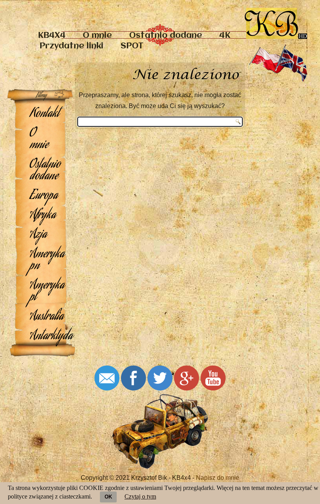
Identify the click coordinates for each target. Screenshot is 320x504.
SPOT (132, 46)
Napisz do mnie (217, 477)
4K (224, 36)
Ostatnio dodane (165, 36)
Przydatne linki (71, 46)
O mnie (97, 36)
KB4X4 (52, 36)
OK (108, 497)
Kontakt (44, 114)
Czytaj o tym (140, 496)
